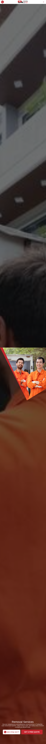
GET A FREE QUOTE (32, 732)
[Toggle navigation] (43, 2)
